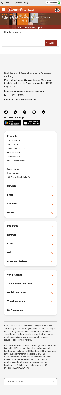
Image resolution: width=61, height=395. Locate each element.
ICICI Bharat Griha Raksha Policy (19, 177)
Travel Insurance (13, 157)
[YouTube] (34, 112)
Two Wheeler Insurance (16, 148)
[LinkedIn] (43, 112)
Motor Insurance (13, 140)
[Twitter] (24, 112)
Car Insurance (12, 144)
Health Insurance (12, 32)
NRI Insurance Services (16, 161)
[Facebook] (6, 112)
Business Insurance (15, 165)
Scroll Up (50, 43)
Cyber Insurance (13, 173)
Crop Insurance (13, 169)
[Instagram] (15, 112)
